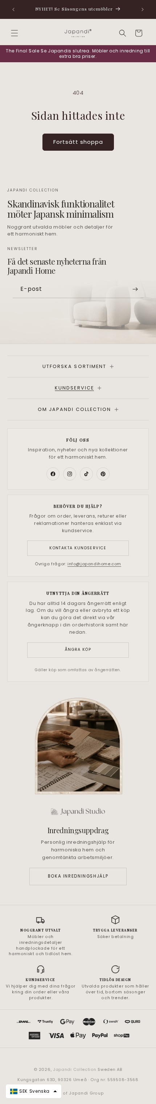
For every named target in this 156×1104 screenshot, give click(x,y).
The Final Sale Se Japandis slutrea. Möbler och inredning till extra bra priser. (78, 53)
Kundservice (74, 388)
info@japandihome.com (94, 564)
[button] (14, 33)
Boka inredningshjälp (78, 876)
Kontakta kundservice (77, 548)
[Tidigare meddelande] (13, 9)
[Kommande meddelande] (143, 9)
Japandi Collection (75, 1069)
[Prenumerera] (135, 289)
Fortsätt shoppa (78, 142)
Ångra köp (78, 649)
